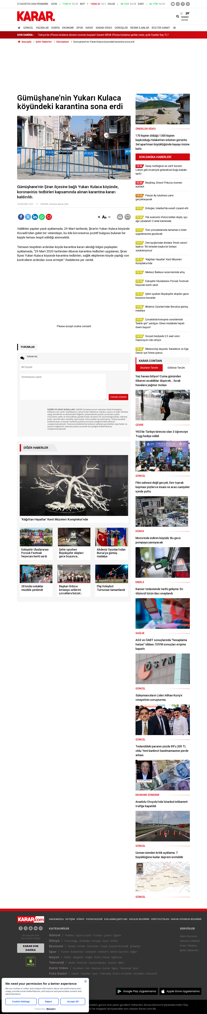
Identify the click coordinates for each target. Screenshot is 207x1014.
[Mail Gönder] (49, 217)
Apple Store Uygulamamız (183, 991)
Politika (69, 935)
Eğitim (117, 935)
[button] (99, 217)
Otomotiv (93, 946)
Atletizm (103, 952)
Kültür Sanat (161, 27)
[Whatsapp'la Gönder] (42, 217)
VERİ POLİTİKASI (160, 919)
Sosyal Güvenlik (118, 946)
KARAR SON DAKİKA (30, 948)
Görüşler (121, 27)
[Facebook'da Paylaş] (21, 217)
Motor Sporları (119, 952)
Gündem (78, 968)
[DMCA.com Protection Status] (31, 961)
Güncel (28, 27)
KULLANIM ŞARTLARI (115, 919)
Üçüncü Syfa (83, 935)
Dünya (55, 27)
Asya (105, 941)
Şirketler (135, 946)
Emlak (81, 946)
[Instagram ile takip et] (41, 928)
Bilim (121, 963)
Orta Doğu (71, 941)
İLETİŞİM (70, 919)
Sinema (96, 968)
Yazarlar (42, 27)
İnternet (82, 963)
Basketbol (77, 952)
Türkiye (97, 935)
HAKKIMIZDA (56, 919)
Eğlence (116, 957)
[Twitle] (28, 217)
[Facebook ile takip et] (183, 4)
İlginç (115, 968)
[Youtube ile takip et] (173, 4)
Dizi (87, 968)
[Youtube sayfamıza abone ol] (31, 928)
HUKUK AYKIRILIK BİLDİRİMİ (186, 919)
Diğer (133, 952)
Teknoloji (56, 962)
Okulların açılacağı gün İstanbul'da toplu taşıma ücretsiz (69, 34)
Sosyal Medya (97, 963)
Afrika (114, 941)
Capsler (86, 973)
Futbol (65, 952)
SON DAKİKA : (25, 34)
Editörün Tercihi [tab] (176, 367)
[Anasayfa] (19, 27)
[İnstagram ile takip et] (178, 4)
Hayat (89, 27)
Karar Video (104, 27)
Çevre (108, 935)
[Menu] (173, 27)
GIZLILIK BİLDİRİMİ (139, 919)
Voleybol (90, 952)
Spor (79, 27)
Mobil (71, 963)
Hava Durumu (188, 936)
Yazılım (112, 963)
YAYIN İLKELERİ (94, 919)
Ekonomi (68, 27)
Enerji (103, 946)
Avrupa (96, 941)
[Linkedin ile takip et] (36, 928)
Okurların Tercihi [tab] (149, 367)
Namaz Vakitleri (190, 941)
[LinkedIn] (35, 217)
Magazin (78, 957)
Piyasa (72, 946)
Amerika (84, 941)
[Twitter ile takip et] (188, 4)
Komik (106, 968)
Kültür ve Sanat (122, 973)
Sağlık (89, 957)
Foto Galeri (58, 973)
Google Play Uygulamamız (139, 991)
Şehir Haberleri (189, 950)
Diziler (67, 957)
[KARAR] (36, 15)
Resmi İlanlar (139, 27)
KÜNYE (80, 919)
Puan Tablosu (188, 945)
